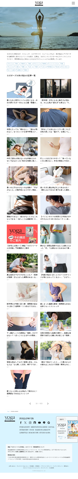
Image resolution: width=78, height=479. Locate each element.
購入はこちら (61, 437)
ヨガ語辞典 (51, 467)
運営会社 (66, 466)
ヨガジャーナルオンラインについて (31, 467)
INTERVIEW (24, 430)
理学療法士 (50, 66)
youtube (39, 422)
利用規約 (37, 466)
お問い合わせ (12, 466)
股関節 (44, 63)
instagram (30, 422)
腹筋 (30, 63)
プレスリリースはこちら (22, 466)
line (44, 422)
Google (48, 422)
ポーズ (10, 63)
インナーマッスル (53, 63)
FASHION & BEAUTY (42, 430)
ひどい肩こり (65, 66)
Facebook (20, 422)
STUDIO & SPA (44, 433)
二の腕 (16, 66)
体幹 (17, 63)
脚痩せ (26, 70)
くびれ (43, 66)
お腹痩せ (19, 70)
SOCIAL (51, 427)
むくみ (10, 66)
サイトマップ (44, 467)
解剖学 (23, 63)
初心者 (57, 66)
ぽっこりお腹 (11, 70)
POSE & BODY (25, 427)
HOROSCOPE (33, 433)
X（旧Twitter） (25, 422)
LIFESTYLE (24, 433)
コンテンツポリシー (57, 466)
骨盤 (62, 63)
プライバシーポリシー (46, 466)
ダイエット (37, 63)
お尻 (30, 66)
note (34, 422)
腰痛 (23, 66)
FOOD (32, 430)
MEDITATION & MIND (39, 427)
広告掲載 (32, 466)
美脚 (37, 66)
